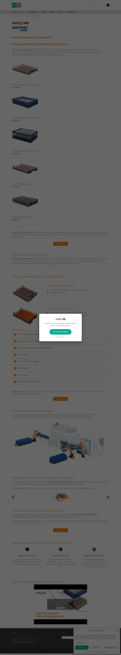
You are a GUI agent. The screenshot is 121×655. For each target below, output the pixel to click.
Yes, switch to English (60, 332)
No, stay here (60, 337)
